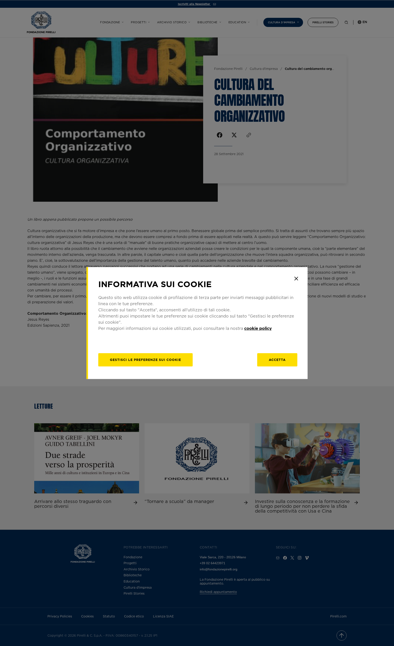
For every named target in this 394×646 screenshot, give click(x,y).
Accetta (277, 359)
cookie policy (258, 328)
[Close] (296, 278)
